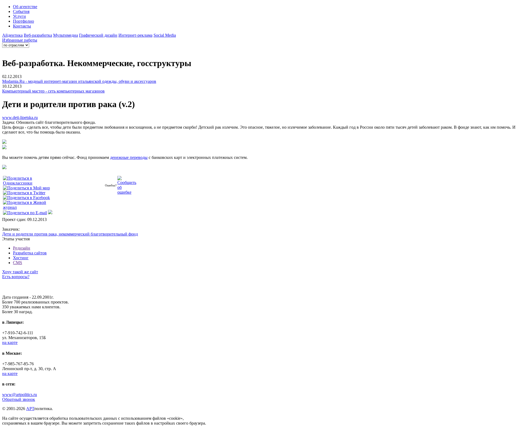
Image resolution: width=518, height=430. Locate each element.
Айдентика (12, 35)
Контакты (22, 26)
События (21, 11)
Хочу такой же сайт (20, 271)
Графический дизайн (98, 35)
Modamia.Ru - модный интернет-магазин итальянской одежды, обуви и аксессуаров (79, 81)
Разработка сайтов (30, 253)
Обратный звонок (18, 399)
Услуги (19, 16)
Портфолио (23, 21)
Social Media (165, 35)
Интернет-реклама (135, 35)
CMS (17, 262)
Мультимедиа (65, 35)
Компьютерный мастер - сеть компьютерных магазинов (53, 91)
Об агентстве (25, 6)
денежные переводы (129, 157)
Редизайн (21, 248)
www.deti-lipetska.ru (20, 117)
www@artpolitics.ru (19, 394)
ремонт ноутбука (17, 292)
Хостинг (21, 257)
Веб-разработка (38, 35)
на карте (10, 342)
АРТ (30, 408)
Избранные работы (19, 40)
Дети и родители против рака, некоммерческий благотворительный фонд (70, 234)
